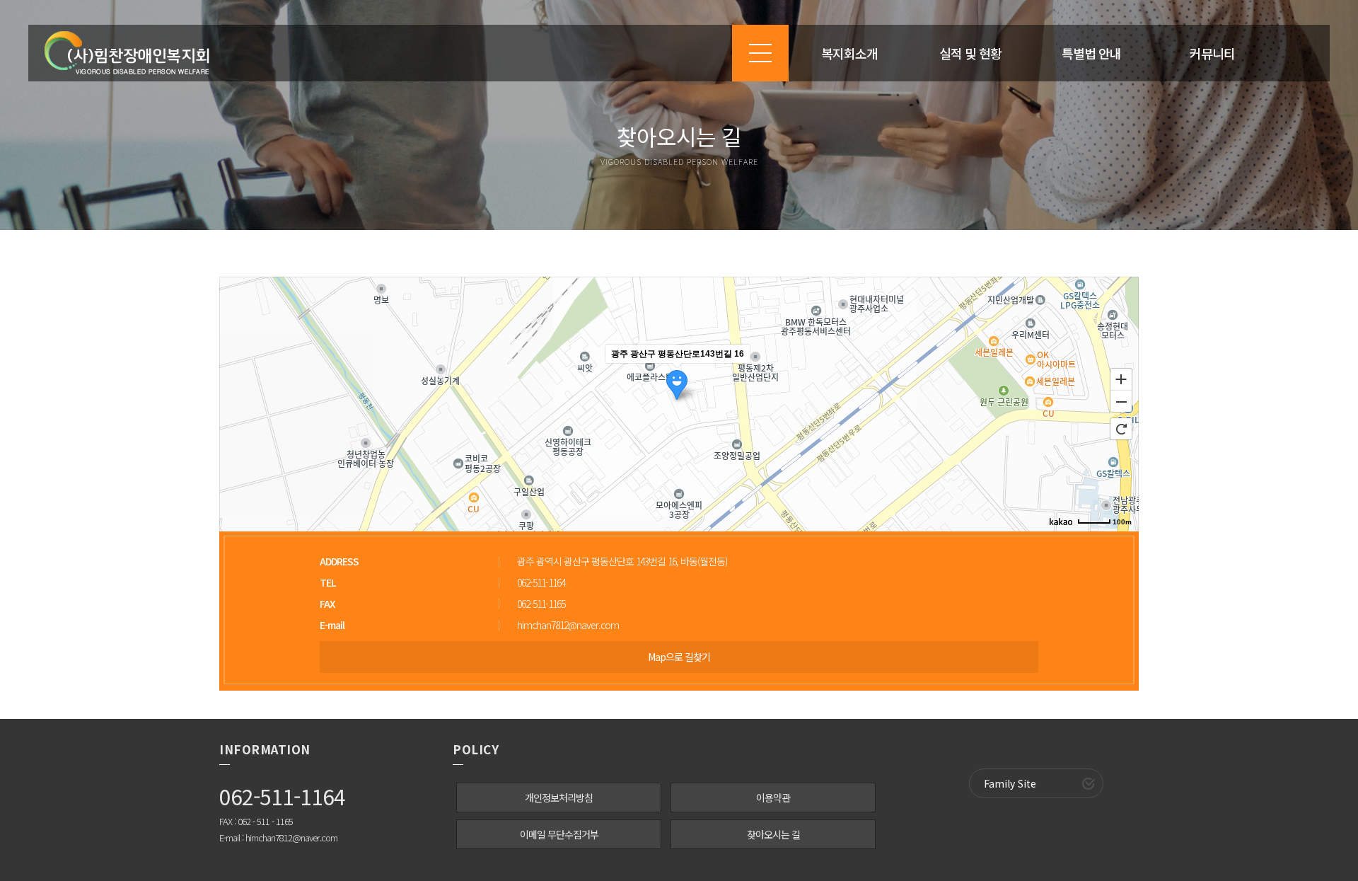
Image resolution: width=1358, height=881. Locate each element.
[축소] (1121, 402)
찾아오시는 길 (773, 834)
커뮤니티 (1212, 53)
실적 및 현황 (970, 53)
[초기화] (1121, 429)
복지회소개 (849, 53)
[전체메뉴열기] (760, 53)
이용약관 (773, 797)
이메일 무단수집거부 (559, 834)
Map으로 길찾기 (679, 657)
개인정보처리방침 (559, 797)
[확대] (1121, 378)
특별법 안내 (1091, 53)
